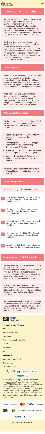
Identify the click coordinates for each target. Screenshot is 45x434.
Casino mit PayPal (9, 367)
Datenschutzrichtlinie (10, 332)
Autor (4, 351)
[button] (41, 424)
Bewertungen (7, 347)
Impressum (7, 336)
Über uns (6, 329)
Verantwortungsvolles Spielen (14, 340)
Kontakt (5, 344)
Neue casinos (8, 363)
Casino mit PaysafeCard (12, 359)
